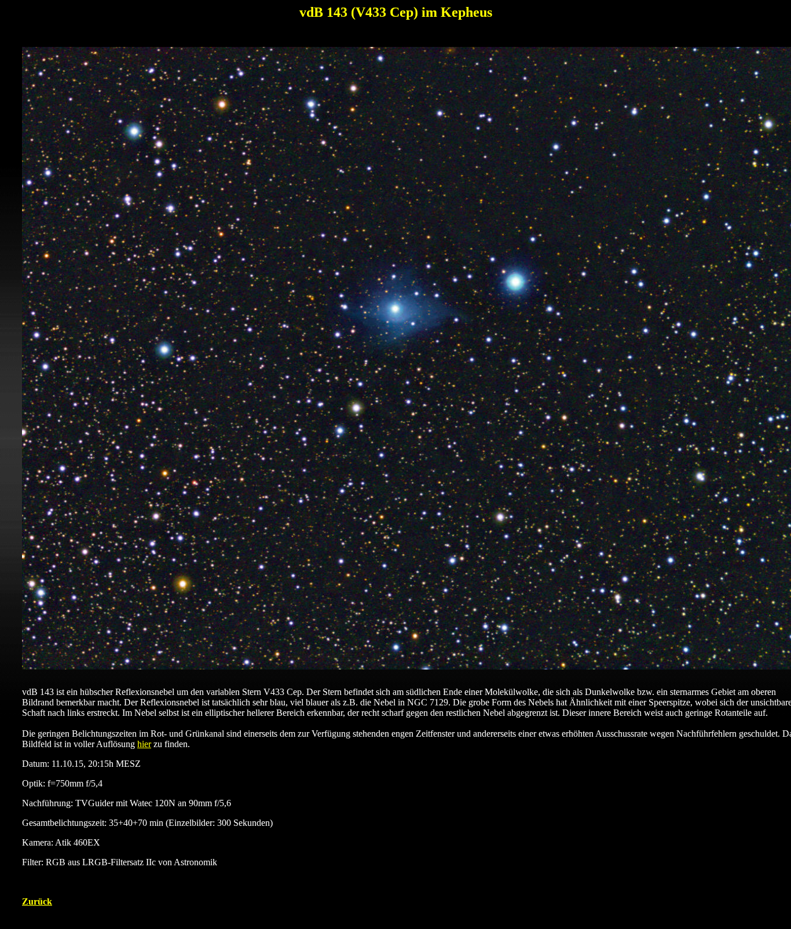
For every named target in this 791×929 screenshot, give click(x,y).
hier (144, 744)
